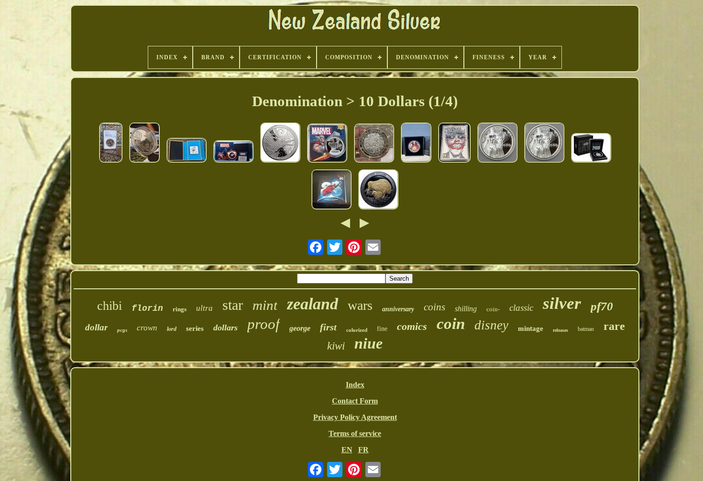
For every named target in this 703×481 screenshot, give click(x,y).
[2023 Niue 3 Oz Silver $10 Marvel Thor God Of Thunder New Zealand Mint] (327, 144)
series (195, 328)
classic (521, 308)
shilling (466, 309)
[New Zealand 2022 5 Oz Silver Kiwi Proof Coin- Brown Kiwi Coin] (378, 190)
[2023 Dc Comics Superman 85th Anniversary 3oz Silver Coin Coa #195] (331, 190)
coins (434, 307)
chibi (109, 306)
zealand (312, 304)
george (299, 328)
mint (265, 305)
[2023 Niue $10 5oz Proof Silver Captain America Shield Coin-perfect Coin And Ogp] (233, 152)
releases (560, 330)
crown (147, 327)
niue (368, 343)
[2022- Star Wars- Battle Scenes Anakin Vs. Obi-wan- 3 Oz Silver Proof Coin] (416, 143)
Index (355, 385)
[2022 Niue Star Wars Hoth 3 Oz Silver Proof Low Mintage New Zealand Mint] (144, 143)
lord (171, 329)
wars (360, 305)
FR (363, 450)
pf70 (602, 306)
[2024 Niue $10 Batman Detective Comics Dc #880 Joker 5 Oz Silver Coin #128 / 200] (454, 143)
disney (491, 325)
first (328, 327)
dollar (96, 327)
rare (614, 326)
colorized (356, 330)
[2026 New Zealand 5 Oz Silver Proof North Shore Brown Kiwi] (280, 143)
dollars (225, 327)
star (232, 305)
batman (586, 329)
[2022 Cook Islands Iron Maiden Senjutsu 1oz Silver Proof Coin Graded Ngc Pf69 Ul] (111, 143)
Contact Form (355, 401)
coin (451, 323)
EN (346, 450)
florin (147, 308)
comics (412, 326)
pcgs (122, 330)
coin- (493, 309)
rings (180, 309)
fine (382, 328)
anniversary (398, 309)
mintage (530, 328)
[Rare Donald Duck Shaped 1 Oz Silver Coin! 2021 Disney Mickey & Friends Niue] (186, 151)
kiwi (336, 346)
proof (263, 324)
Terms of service (355, 433)
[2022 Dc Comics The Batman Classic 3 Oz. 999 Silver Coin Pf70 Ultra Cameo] (497, 143)
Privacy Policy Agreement (355, 417)
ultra (204, 308)
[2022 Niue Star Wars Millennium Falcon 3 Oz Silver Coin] (591, 149)
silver (562, 303)
